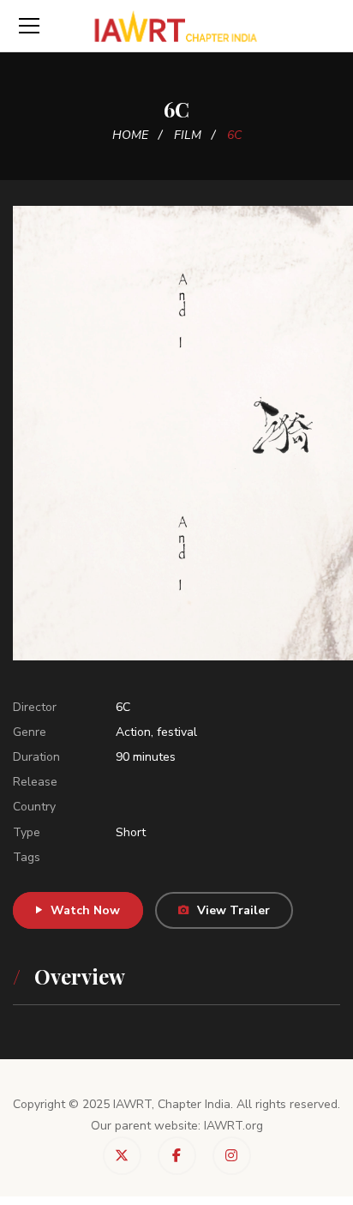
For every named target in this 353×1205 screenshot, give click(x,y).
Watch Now (85, 910)
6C (123, 707)
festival (177, 732)
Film (187, 135)
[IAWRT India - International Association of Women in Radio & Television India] (177, 25)
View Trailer (233, 910)
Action (133, 732)
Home (130, 135)
